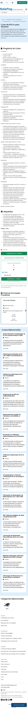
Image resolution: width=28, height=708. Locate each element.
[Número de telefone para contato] (7, 2)
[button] (25, 310)
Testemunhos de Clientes (9, 672)
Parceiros (4, 667)
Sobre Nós (4, 661)
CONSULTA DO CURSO (14, 253)
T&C (2, 679)
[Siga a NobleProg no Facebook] (6, 700)
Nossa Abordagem (7, 633)
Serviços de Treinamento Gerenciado (13, 651)
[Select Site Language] (2, 2)
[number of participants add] (14, 270)
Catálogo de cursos (7, 618)
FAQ (2, 677)
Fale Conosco (22, 2)
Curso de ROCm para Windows (19, 21)
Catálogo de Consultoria (9, 641)
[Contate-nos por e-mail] (12, 2)
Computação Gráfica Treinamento (14, 19)
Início (3, 19)
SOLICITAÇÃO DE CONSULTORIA (14, 258)
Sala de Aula (7, 275)
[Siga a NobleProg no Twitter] (4, 700)
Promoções (4, 620)
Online (6, 272)
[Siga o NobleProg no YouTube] (11, 700)
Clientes (3, 669)
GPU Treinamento (7, 21)
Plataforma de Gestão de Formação (13, 654)
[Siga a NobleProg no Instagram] (8, 700)
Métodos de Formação (8, 623)
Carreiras (4, 674)
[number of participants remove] (14, 265)
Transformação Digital (8, 649)
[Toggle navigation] (26, 9)
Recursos (4, 625)
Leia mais (3, 38)
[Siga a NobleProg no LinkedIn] (2, 700)
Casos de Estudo (6, 636)
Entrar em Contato (19, 705)
